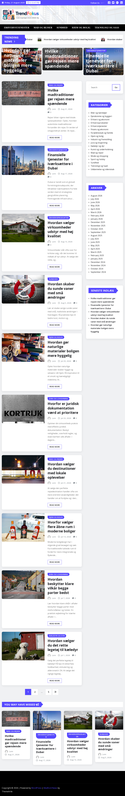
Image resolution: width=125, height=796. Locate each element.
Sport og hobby (98, 159)
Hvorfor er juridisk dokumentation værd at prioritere (63, 408)
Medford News (50, 788)
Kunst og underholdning (102, 149)
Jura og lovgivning (99, 142)
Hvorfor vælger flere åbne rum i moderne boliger (62, 526)
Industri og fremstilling (101, 139)
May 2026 (95, 205)
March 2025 (96, 252)
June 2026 (95, 202)
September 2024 (98, 272)
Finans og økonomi (99, 129)
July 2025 (95, 238)
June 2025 (95, 242)
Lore (54, 109)
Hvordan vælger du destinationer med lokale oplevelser (62, 471)
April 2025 (95, 248)
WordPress (36, 788)
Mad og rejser (43, 27)
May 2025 (95, 245)
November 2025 (98, 225)
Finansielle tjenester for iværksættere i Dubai (101, 63)
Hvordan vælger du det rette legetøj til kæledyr (63, 645)
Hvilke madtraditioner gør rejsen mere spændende (62, 58)
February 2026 (97, 215)
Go (116, 87)
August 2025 (96, 235)
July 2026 (95, 199)
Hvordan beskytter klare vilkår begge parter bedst (61, 586)
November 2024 (98, 265)
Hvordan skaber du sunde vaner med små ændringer (61, 291)
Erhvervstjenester (16, 27)
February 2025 (97, 255)
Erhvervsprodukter (99, 122)
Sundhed (62, 27)
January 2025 (97, 258)
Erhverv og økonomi (100, 119)
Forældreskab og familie (102, 132)
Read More (55, 137)
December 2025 (98, 222)
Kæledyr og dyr (97, 146)
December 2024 (98, 262)
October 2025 (97, 229)
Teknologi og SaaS (107, 27)
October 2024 (97, 268)
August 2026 (96, 195)
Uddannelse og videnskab (102, 169)
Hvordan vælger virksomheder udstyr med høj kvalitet (61, 229)
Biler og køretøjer (99, 112)
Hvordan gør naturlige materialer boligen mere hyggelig (18, 60)
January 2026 (97, 219)
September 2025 (98, 232)
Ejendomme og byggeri (101, 116)
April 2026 (95, 209)
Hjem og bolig (81, 27)
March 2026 (96, 212)
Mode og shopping (99, 156)
